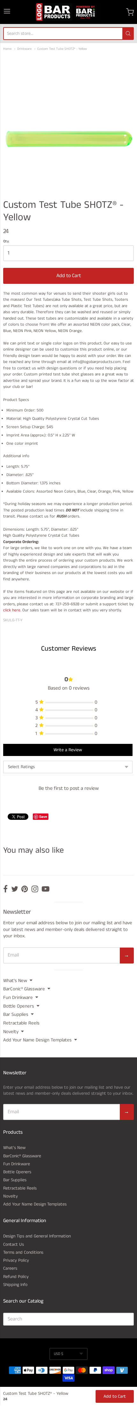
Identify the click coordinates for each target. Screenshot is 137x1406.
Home (7, 49)
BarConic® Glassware (24, 989)
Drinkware (24, 49)
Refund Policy (16, 1277)
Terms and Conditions (23, 1252)
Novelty (10, 1031)
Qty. (6, 241)
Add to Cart (68, 275)
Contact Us (13, 1244)
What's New (15, 980)
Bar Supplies (15, 1014)
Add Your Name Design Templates (37, 1040)
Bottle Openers (18, 1006)
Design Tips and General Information (37, 1236)
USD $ (58, 1354)
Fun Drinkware (18, 997)
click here (11, 610)
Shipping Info (15, 1284)
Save (43, 816)
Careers (10, 1268)
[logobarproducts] (68, 12)
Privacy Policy (16, 1260)
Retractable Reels (21, 1023)
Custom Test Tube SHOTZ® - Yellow (62, 49)
